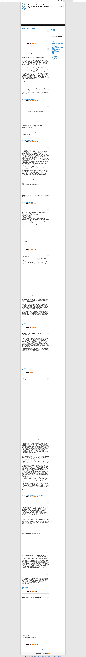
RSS (54, 30)
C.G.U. (46, 656)
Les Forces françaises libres (55, 55)
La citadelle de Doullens (26, 105)
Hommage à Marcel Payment (27, 48)
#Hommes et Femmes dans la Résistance (30, 495)
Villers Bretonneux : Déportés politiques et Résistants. (32, 146)
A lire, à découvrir (54, 52)
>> (44, 649)
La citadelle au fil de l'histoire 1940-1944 (57, 43)
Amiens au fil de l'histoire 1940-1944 (56, 42)
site (27, 134)
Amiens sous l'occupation (55, 57)
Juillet (53, 64)
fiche (29, 92)
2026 (52, 63)
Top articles (35, 656)
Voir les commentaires (25, 38)
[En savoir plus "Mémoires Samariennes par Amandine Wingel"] (61, 78)
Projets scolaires (54, 50)
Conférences (53, 54)
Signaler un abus (42, 656)
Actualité (53, 53)
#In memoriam (35, 99)
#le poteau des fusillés (36, 42)
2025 (52, 68)
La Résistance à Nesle (26, 255)
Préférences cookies (59, 656)
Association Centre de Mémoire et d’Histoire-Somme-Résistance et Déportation (39, 6)
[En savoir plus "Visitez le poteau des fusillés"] (54, 85)
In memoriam (53, 48)
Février (53, 66)
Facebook (51, 30)
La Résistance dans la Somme (56, 49)
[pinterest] (61, 0)
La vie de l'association (55, 46)
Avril (53, 65)
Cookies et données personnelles (52, 656)
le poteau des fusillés (54, 56)
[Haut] (23, 39)
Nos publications (54, 59)
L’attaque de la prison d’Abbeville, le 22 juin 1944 (31, 597)
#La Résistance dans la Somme (29, 42)
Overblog (49, 653)
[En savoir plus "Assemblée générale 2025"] (54, 92)
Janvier (53, 67)
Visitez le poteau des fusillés (27, 30)
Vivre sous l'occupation (55, 60)
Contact (28, 24)
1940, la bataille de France (55, 51)
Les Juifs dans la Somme (55, 58)
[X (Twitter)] (59, 0)
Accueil (24, 24)
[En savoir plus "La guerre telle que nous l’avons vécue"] (54, 78)
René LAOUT (24, 378)
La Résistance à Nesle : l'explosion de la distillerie (31, 333)
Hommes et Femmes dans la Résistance (57, 47)
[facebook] (58, 0)
